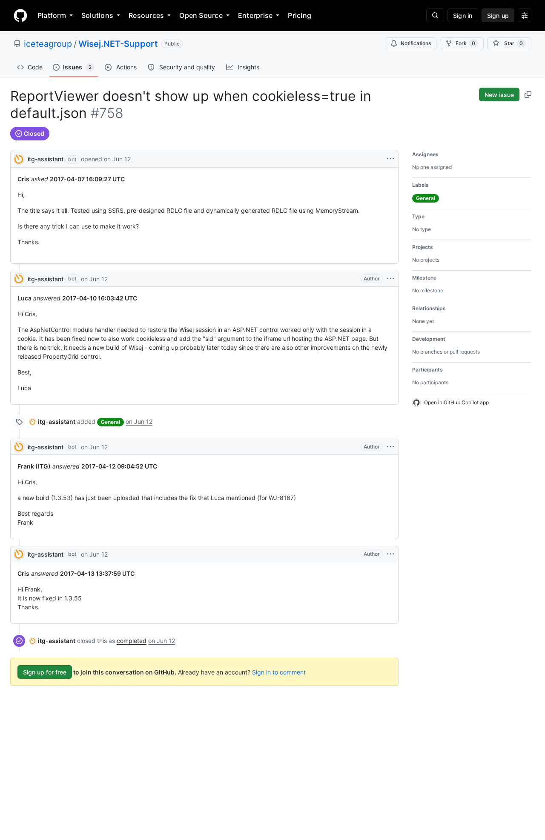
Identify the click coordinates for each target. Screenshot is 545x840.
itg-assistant (45, 159)
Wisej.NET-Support (118, 44)
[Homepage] (20, 15)
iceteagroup (48, 44)
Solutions (97, 15)
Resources (146, 15)
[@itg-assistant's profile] (19, 158)
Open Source (201, 15)
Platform (51, 15)
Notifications (416, 43)
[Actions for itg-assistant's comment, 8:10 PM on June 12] (390, 279)
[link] (52, 421)
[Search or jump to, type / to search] (435, 15)
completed (131, 640)
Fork (465, 43)
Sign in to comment (279, 672)
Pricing (299, 15)
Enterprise (255, 15)
